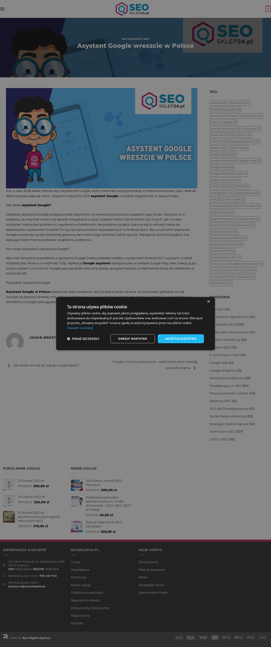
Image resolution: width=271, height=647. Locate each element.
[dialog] (135, 323)
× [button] (208, 301)
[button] (83, 338)
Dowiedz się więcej (80, 328)
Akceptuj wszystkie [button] (180, 338)
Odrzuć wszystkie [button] (132, 338)
